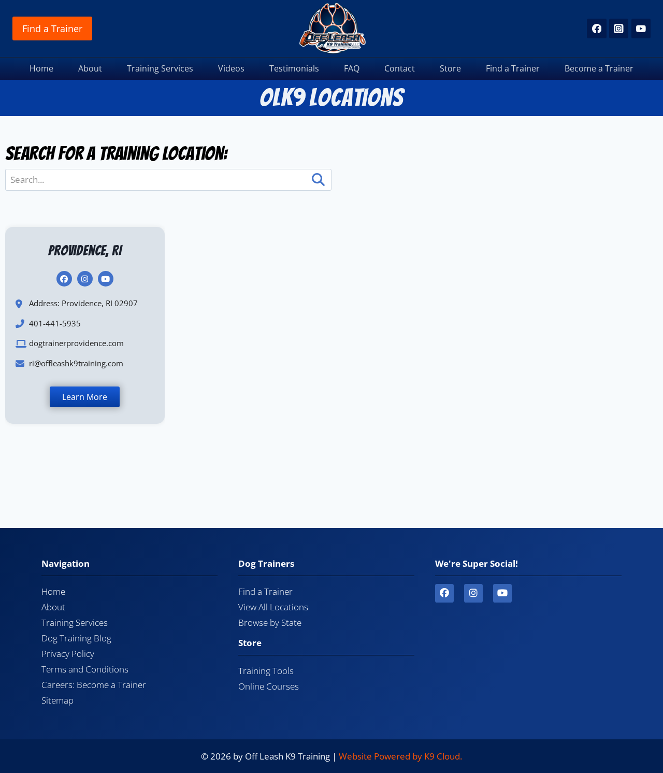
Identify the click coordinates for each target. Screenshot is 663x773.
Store (450, 68)
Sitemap (57, 700)
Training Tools (266, 671)
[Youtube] (502, 593)
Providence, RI (84, 250)
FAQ (351, 68)
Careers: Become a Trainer (93, 685)
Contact (399, 68)
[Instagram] (618, 28)
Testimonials (294, 68)
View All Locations (273, 607)
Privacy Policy (67, 654)
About (90, 68)
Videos (231, 68)
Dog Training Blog (76, 638)
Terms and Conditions (84, 669)
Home (41, 68)
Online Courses (268, 686)
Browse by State (269, 622)
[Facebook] (596, 28)
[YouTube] (641, 28)
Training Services (160, 68)
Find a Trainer (52, 28)
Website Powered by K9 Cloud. (400, 756)
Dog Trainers (266, 563)
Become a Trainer (599, 68)
